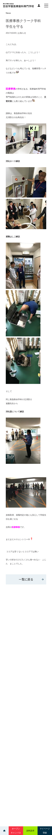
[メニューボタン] (46, 5)
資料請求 (30, 831)
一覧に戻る (26, 579)
